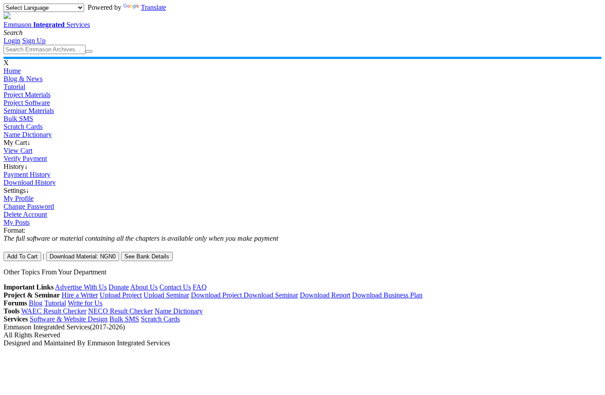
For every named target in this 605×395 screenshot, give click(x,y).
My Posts (17, 222)
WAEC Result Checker (53, 311)
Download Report (325, 295)
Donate (119, 287)
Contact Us (175, 287)
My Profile (19, 198)
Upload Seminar (166, 295)
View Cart (18, 150)
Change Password (29, 206)
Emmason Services (47, 24)
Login (12, 40)
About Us (144, 287)
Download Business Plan (387, 295)
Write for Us (85, 303)
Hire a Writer (80, 295)
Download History (30, 182)
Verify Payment (25, 158)
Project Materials (27, 94)
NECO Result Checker (120, 311)
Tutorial (14, 86)
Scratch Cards (23, 126)
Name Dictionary (28, 134)
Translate (153, 7)
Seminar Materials (29, 110)
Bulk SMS (18, 118)
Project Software (27, 102)
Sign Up (34, 40)
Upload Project (121, 295)
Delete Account (25, 214)
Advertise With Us (81, 287)
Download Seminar (271, 295)
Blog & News (23, 78)
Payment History (27, 174)
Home (12, 70)
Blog (36, 303)
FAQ (200, 287)
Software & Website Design (69, 319)
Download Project (217, 295)
